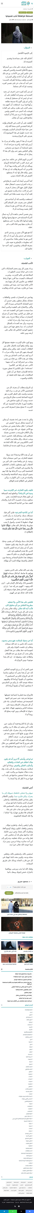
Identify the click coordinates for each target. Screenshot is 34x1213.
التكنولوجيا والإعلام (27, 1034)
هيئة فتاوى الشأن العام (26, 1173)
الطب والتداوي (28, 1069)
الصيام (30, 1064)
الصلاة (30, 1062)
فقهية (30, 1146)
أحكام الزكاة (23, 1182)
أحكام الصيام (9, 1182)
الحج (31, 1039)
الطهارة (30, 1074)
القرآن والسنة (29, 1091)
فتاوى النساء (13, 1190)
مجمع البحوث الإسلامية (26, 1153)
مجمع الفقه (29, 1156)
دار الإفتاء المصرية (28, 1121)
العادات (30, 1076)
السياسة (30, 1054)
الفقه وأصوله (15, 1185)
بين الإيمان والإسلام (28, 951)
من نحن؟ (17, 1202)
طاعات (30, 1128)
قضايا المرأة (6, 1190)
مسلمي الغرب (21, 1193)
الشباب (21, 1185)
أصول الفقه (29, 1020)
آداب (31, 1012)
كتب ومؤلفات (28, 1151)
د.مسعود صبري (28, 1116)
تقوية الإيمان (29, 1114)
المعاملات (29, 1106)
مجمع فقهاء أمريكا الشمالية (25, 1160)
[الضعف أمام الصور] (25, 958)
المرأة (30, 1104)
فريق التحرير (29, 20)
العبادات (30, 1079)
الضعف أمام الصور (28, 964)
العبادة (30, 1081)
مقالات (30, 1163)
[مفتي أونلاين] (25, 3)
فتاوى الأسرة (29, 1136)
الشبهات (30, 1059)
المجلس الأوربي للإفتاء (27, 1099)
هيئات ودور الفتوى (27, 1168)
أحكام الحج (30, 1182)
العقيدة (30, 1084)
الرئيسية (30, 9)
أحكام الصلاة (16, 1182)
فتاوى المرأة (21, 1190)
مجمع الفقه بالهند (27, 1158)
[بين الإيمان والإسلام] (25, 945)
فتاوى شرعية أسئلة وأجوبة (26, 1202)
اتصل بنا (3, 1202)
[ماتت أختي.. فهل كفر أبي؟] (8, 945)
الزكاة (30, 1047)
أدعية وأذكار (29, 1017)
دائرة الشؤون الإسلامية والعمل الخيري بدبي (22, 1118)
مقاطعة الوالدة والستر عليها (9, 964)
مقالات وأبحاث (28, 1165)
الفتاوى (30, 1086)
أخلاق (30, 1015)
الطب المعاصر (29, 1067)
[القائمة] (2, 4)
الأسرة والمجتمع (28, 1185)
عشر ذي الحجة (29, 1190)
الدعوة (30, 1042)
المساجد (8, 1185)
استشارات (25, 9)
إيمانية (30, 1022)
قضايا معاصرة (29, 1148)
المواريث (30, 1109)
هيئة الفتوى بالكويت (27, 1170)
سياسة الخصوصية (10, 1202)
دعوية (30, 1123)
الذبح (31, 1044)
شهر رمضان (5, 1188)
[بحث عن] (32, 4)
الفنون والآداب (28, 1089)
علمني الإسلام (28, 1133)
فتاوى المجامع (28, 1138)
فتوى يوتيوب (29, 1143)
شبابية (30, 1126)
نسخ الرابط (9, 893)
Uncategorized (28, 1010)
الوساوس (30, 1111)
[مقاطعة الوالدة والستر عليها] (8, 958)
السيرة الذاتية (29, 1057)
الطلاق (30, 1071)
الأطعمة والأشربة (28, 1032)
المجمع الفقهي (28, 1101)
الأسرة (30, 1027)
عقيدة (30, 1131)
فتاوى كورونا (29, 1141)
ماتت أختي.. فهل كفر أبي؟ (10, 951)
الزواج (30, 1049)
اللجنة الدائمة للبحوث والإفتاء (25, 1096)
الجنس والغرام (22, 12)
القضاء (30, 1094)
